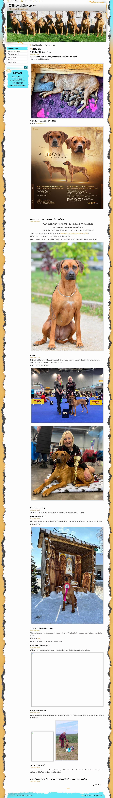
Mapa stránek (27, 1)
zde (39, 638)
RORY (32, 355)
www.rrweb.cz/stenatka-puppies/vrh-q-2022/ (74, 233)
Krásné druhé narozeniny (40, 645)
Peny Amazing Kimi (37, 516)
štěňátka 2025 (40, 123)
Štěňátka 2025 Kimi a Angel (40, 52)
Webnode (99, 795)
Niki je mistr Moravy (38, 710)
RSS (36, 1)
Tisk (41, 1)
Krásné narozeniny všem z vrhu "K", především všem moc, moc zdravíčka (58, 779)
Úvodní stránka (37, 45)
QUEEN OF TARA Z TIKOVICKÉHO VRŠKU (47, 219)
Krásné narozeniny (37, 508)
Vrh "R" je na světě (37, 765)
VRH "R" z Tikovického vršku (41, 628)
